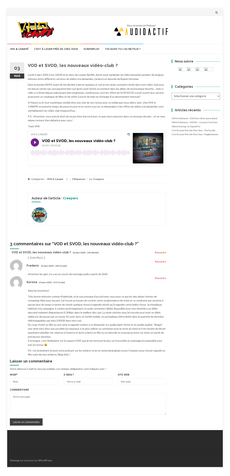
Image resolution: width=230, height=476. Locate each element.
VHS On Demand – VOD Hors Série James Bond (194, 118)
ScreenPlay (91, 49)
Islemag (14, 460)
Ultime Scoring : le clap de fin (186, 126)
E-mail (69, 374)
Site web (123, 374)
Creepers (98, 179)
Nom (14, 374)
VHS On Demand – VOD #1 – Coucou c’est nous (195, 122)
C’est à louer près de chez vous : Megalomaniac (195, 134)
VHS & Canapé (19, 49)
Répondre (160, 252)
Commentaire (19, 389)
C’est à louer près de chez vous (56, 49)
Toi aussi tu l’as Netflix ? (123, 49)
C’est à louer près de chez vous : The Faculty (193, 130)
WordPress (45, 460)
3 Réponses (78, 179)
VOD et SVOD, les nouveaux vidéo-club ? (41, 252)
